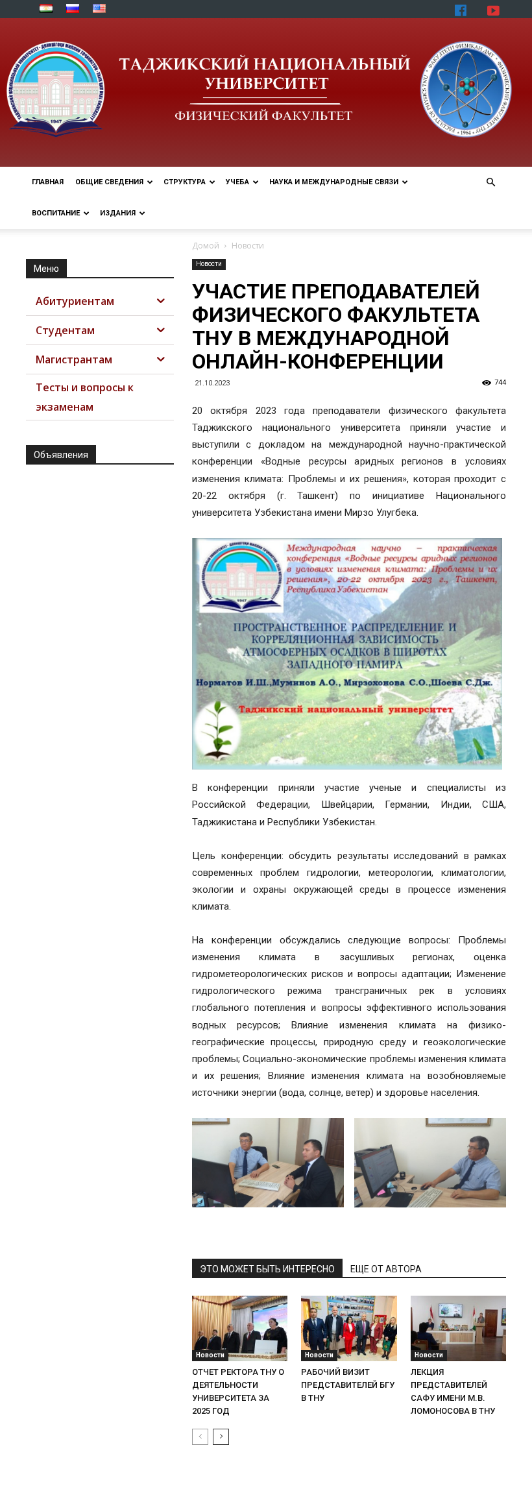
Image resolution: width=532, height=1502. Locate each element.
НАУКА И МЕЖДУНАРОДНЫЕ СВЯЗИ (333, 182)
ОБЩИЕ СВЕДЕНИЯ (109, 182)
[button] (490, 182)
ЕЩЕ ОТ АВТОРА (386, 1269)
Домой (205, 245)
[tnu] (266, 92)
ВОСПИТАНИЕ (56, 213)
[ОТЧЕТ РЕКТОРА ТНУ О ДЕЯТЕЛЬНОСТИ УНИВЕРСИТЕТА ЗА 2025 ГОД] (239, 1328)
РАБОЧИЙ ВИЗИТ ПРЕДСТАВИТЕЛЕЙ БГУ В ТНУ (347, 1385)
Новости (209, 263)
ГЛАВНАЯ (48, 182)
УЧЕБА (237, 182)
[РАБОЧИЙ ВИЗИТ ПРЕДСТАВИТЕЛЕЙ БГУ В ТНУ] (348, 1328)
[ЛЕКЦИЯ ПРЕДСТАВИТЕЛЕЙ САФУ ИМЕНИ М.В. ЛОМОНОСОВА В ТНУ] (458, 1328)
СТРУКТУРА (184, 182)
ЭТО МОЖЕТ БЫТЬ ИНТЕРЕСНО (267, 1269)
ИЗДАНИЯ (118, 213)
